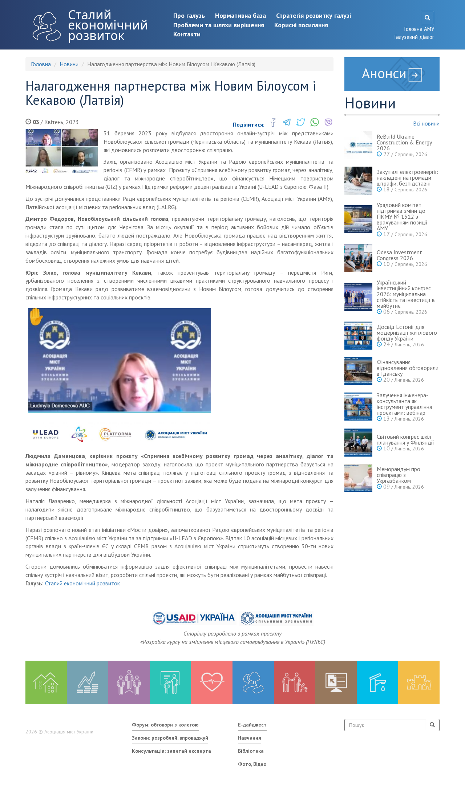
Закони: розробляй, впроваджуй (170, 738)
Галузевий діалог (414, 36)
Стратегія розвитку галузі (313, 15)
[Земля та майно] (46, 682)
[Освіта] (170, 682)
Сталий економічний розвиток (108, 25)
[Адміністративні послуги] (336, 682)
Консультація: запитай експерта (171, 751)
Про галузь (189, 15)
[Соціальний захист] (294, 682)
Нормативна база (240, 15)
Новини (69, 64)
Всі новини (426, 123)
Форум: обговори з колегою (165, 724)
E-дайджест (252, 724)
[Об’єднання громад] (419, 682)
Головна (41, 64)
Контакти (187, 34)
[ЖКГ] (377, 682)
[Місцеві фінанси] (87, 682)
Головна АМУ (419, 28)
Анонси (384, 73)
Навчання (249, 738)
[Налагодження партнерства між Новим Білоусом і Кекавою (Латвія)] (61, 151)
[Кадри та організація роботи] (129, 682)
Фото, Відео (252, 764)
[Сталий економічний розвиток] (253, 682)
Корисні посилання (301, 25)
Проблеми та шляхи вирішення (218, 25)
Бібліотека (251, 751)
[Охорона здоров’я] (211, 682)
